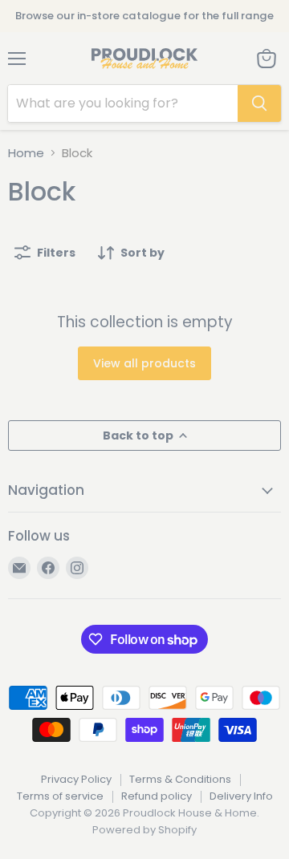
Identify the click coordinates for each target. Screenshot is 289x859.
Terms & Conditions (180, 779)
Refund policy (156, 796)
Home (26, 153)
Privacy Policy (76, 779)
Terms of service (60, 796)
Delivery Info (241, 796)
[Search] (259, 103)
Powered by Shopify (144, 829)
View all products (144, 363)
